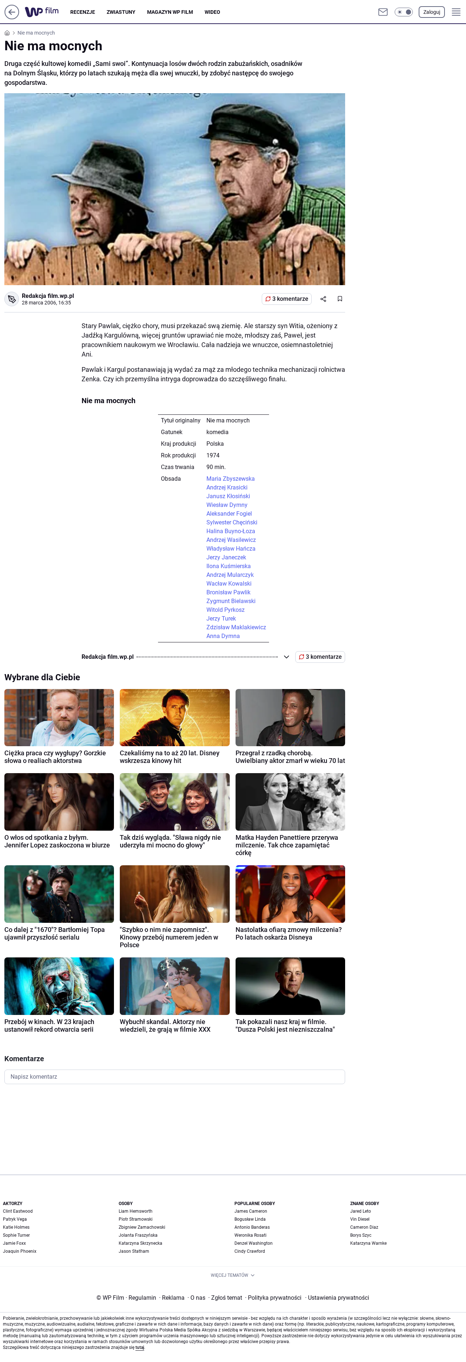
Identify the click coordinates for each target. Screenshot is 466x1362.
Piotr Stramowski (136, 1219)
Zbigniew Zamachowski (142, 1227)
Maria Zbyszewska (230, 478)
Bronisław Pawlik (228, 592)
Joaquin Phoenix (19, 1251)
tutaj (139, 1347)
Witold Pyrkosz (225, 609)
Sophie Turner (16, 1235)
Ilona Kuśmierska (228, 566)
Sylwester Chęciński (231, 522)
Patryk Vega (15, 1219)
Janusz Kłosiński (228, 496)
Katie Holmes (16, 1227)
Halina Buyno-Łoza (230, 531)
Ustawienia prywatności (337, 1297)
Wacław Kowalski (229, 583)
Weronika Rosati (250, 1235)
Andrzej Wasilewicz (231, 539)
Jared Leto (360, 1211)
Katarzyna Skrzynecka (140, 1243)
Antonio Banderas (252, 1227)
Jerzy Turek (221, 618)
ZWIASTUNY (121, 12)
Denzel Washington (253, 1243)
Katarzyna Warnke (368, 1243)
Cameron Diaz (364, 1227)
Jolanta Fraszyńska (138, 1235)
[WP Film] (47, 12)
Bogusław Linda (250, 1219)
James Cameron (250, 1211)
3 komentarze (290, 298)
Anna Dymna (223, 636)
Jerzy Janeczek (226, 557)
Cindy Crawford (249, 1251)
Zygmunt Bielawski (231, 601)
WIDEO (212, 12)
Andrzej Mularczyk (230, 574)
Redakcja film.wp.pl (48, 295)
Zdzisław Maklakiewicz (236, 627)
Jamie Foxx (14, 1243)
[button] (404, 12)
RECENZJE (82, 12)
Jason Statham (134, 1251)
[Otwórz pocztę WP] (383, 12)
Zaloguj (431, 12)
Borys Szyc (360, 1235)
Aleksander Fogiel (229, 513)
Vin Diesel (360, 1219)
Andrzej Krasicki (227, 487)
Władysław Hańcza (231, 548)
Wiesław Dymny (227, 504)
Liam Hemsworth (136, 1211)
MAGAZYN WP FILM (170, 12)
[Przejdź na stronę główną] (11, 17)
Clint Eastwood (18, 1211)
